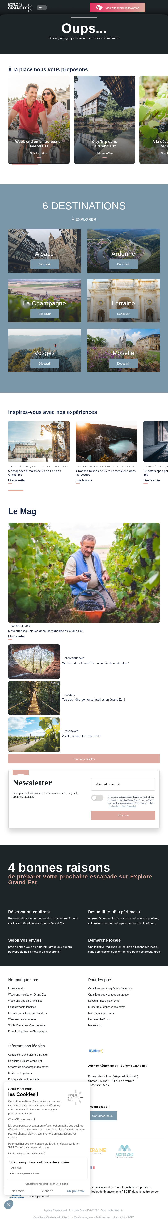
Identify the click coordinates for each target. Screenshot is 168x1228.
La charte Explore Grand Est (25, 1060)
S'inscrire (123, 815)
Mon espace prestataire (102, 1013)
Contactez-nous (102, 1116)
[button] (9, 1205)
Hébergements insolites (22, 1006)
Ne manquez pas (23, 979)
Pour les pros (100, 979)
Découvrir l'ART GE (99, 1019)
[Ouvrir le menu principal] (155, 7)
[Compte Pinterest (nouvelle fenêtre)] (106, 1127)
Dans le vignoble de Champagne (27, 1031)
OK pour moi (76, 1191)
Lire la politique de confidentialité (26, 1153)
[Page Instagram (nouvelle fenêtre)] (95, 1127)
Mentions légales (83, 1217)
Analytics (16, 1167)
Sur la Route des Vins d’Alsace (26, 1025)
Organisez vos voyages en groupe (108, 994)
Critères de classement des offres (28, 1067)
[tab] (25, 164)
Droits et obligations (20, 1073)
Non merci (18, 1191)
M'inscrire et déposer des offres (106, 1006)
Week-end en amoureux (22, 1019)
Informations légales (26, 1046)
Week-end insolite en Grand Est (27, 994)
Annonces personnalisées (26, 1173)
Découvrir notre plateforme (103, 1000)
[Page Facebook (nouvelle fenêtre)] (90, 1127)
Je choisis (47, 1191)
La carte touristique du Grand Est (28, 1013)
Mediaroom (94, 1025)
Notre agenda (16, 988)
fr (40, 7)
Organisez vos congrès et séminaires (110, 988)
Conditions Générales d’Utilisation (28, 1054)
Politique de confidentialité (23, 1079)
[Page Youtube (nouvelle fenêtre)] (101, 1127)
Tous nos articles (84, 759)
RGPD (131, 1217)
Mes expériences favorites (122, 7)
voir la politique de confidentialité (122, 806)
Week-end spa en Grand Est (25, 1000)
